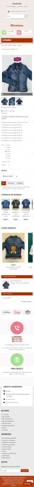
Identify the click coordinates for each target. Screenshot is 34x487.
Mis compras (6, 416)
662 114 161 (17, 341)
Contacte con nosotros (9, 440)
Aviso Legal (6, 455)
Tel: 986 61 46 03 (10, 399)
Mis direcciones (7, 423)
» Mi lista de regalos (25, 301)
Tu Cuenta (5, 414)
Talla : (3, 145)
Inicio (2, 45)
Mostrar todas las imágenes (10, 107)
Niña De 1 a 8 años (12, 45)
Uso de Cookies (7, 447)
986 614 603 (17, 339)
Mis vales (5, 430)
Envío (4, 451)
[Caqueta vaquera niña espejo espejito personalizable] (20, 204)
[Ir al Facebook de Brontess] (16, 2)
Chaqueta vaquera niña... (16, 281)
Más (4, 183)
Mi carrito (20, 6)
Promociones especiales (9, 438)
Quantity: (4, 165)
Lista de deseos (7, 294)
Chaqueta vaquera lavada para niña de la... (19, 283)
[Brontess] (17, 25)
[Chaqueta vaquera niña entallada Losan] (4, 101)
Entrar (25, 6)
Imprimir (5, 113)
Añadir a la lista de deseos (17, 176)
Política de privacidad (8, 444)
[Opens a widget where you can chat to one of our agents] (27, 484)
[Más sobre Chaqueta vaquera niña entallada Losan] (6, 284)
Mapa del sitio (6, 457)
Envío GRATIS (10, 31)
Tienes (18, 11)
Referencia (4, 161)
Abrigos (19, 45)
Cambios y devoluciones (9, 453)
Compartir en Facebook (9, 111)
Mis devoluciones (7, 419)
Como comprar (7, 449)
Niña (6, 45)
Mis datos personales (8, 425)
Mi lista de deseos (11, 6)
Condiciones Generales (9, 442)
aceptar (30, 481)
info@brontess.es (14, 402)
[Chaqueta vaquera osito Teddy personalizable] (10, 204)
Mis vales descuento (8, 421)
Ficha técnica (11, 183)
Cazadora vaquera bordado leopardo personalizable (30, 214)
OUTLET (27, 31)
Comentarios (20, 183)
